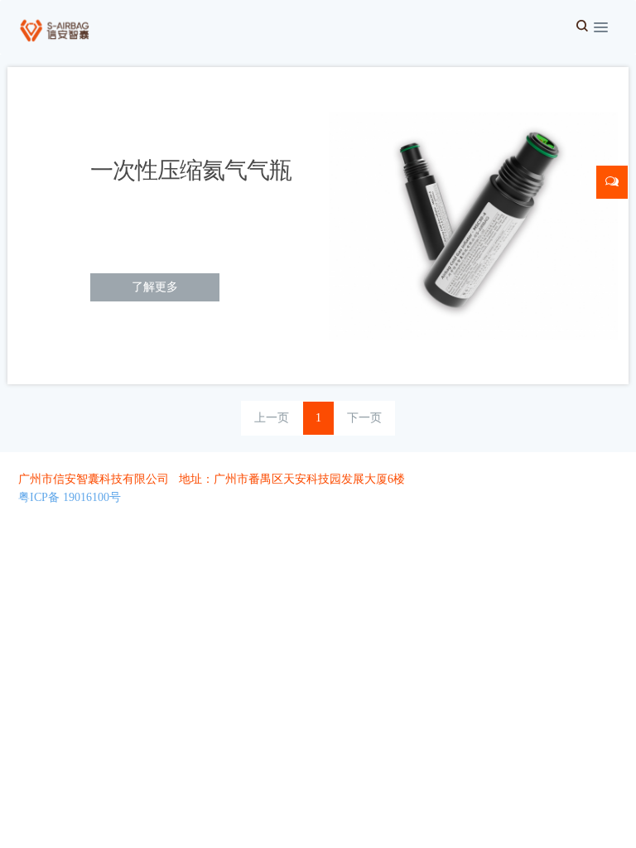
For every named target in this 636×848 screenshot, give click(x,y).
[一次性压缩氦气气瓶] (473, 225)
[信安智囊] (52, 25)
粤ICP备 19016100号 (69, 497)
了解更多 (155, 287)
